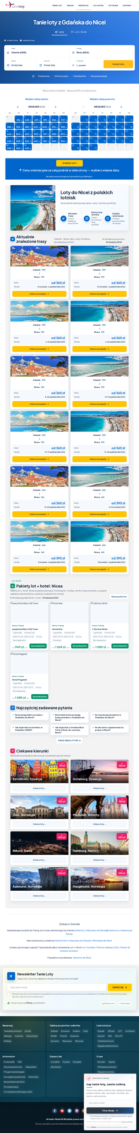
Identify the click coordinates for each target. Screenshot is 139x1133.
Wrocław (79, 1041)
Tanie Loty (57, 5)
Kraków (76, 1031)
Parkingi (7, 1041)
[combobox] (39, 53)
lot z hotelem (88, 947)
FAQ (20, 1062)
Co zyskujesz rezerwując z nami (18, 1092)
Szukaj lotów (118, 64)
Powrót (47, 61)
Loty (61, 31)
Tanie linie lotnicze (106, 1041)
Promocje (83, 5)
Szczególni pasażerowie (14, 1077)
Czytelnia (113, 5)
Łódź (85, 1031)
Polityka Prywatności (127, 1122)
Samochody (31, 1036)
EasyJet (101, 1036)
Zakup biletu (31, 1067)
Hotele (28, 1031)
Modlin (54, 1036)
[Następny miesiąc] (55, 107)
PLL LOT (118, 1036)
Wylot (13, 61)
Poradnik (77, 1062)
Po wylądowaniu (11, 1087)
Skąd (13, 48)
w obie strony (12, 40)
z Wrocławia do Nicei (101, 940)
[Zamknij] (132, 1077)
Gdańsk (54, 1031)
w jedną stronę (28, 40)
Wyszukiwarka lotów (13, 1067)
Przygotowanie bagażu (14, 1072)
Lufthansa (130, 1031)
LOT (120, 1031)
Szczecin (55, 1041)
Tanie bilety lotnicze (12, 1031)
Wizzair (111, 1031)
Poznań (63, 1036)
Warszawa (67, 1041)
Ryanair (101, 1031)
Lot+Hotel (98, 5)
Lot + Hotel (80, 31)
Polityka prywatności (107, 1067)
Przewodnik (9, 1062)
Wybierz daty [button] (69, 163)
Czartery (19, 1036)
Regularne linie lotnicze (108, 1046)
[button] (29, 716)
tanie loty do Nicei (82, 957)
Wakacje (8, 1036)
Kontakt (127, 5)
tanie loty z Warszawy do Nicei (90, 930)
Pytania (66, 1062)
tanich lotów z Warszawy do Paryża (72, 940)
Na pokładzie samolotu (14, 1082)
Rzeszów (74, 1036)
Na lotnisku (33, 1077)
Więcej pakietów (119, 597)
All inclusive (56, 1067)
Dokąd (79, 48)
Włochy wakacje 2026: (107, 947)
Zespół (111, 1062)
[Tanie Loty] (15, 5)
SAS (110, 1036)
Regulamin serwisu (106, 1072)
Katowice (65, 1031)
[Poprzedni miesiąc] (18, 107)
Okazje (70, 5)
